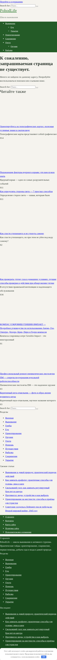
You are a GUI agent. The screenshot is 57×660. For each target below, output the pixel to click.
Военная (9, 418)
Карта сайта (10, 525)
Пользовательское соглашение (18, 532)
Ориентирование (12, 35)
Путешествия (11, 449)
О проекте (9, 517)
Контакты (9, 521)
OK (44, 657)
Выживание (10, 23)
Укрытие (14, 31)
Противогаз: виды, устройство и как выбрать (27, 495)
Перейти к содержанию (11, 2)
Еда (12, 27)
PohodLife (8, 10)
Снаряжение (10, 39)
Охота (8, 43)
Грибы (8, 425)
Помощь (9, 445)
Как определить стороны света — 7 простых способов (26, 191)
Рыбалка (8, 50)
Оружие (14, 46)
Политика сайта (12, 528)
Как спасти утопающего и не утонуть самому (22, 233)
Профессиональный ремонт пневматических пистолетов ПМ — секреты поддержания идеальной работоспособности (27, 377)
